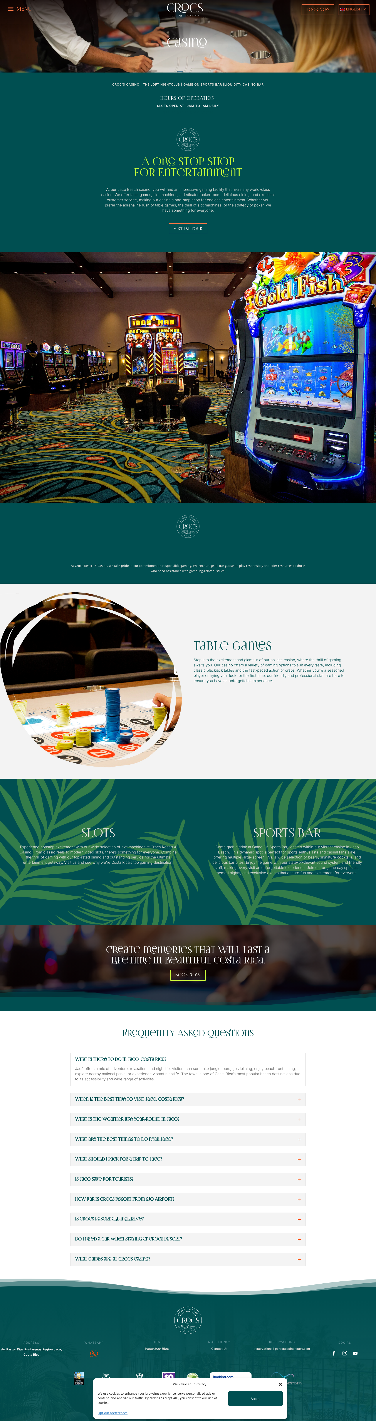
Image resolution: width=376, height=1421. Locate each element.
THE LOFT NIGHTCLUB (162, 84)
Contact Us (219, 1348)
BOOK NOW (317, 9)
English (353, 9)
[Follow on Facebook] (334, 1353)
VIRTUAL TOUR (188, 228)
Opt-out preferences (113, 1413)
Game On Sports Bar (202, 84)
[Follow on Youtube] (355, 1353)
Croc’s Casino (125, 84)
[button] (280, 1384)
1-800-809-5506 (156, 1348)
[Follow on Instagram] (344, 1353)
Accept (255, 1398)
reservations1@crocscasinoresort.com (282, 1348)
